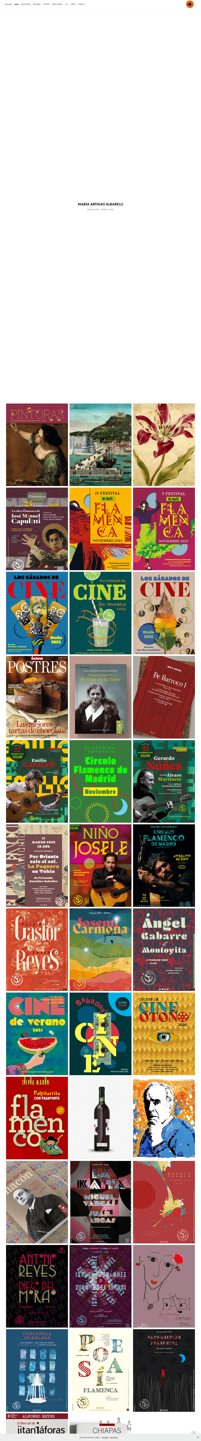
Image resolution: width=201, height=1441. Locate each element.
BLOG (66, 4)
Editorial (37, 4)
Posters (46, 4)
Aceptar (105, 1437)
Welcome (8, 4)
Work (16, 4)
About (73, 4)
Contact (81, 4)
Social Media (57, 4)
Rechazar (114, 1437)
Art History (25, 4)
